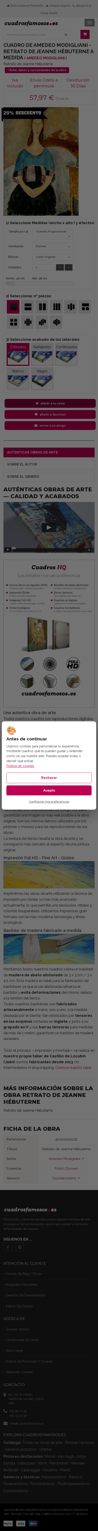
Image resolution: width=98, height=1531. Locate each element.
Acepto (49, 790)
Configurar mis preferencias (49, 801)
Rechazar (49, 778)
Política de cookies (20, 766)
